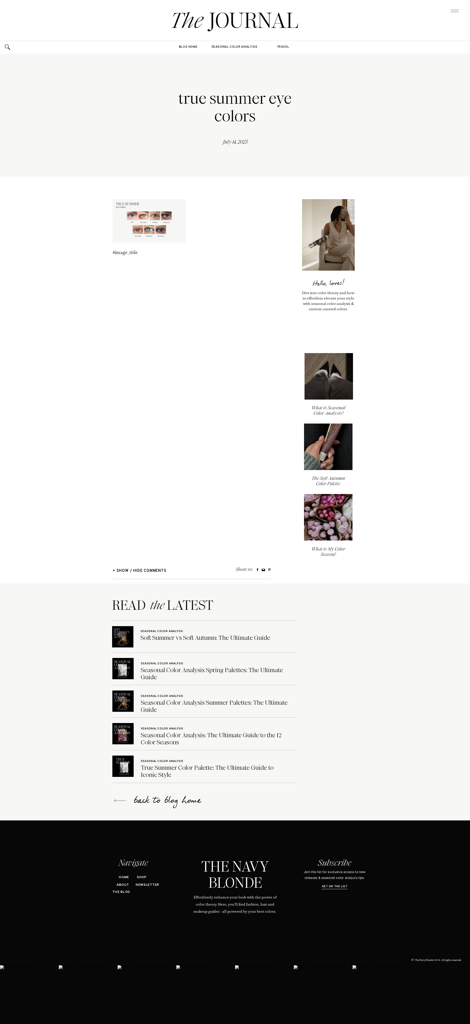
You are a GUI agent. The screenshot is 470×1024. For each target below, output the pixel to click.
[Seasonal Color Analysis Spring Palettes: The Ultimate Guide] (123, 668)
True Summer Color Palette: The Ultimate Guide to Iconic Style (207, 771)
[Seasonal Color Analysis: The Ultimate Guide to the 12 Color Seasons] (123, 733)
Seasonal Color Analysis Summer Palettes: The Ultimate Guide (214, 706)
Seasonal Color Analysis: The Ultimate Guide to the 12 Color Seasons (211, 739)
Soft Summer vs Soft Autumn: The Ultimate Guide (205, 637)
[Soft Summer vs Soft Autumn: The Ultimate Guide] (122, 636)
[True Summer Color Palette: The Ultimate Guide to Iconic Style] (123, 766)
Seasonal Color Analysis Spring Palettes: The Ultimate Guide (212, 673)
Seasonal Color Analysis (162, 631)
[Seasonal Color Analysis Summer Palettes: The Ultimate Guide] (123, 701)
